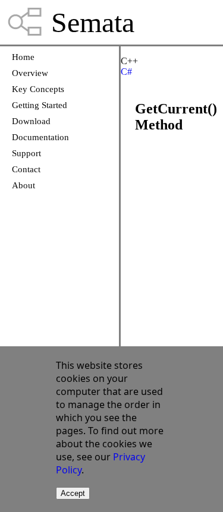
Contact (26, 169)
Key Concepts (38, 89)
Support (26, 153)
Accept (73, 493)
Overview (30, 73)
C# (126, 72)
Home (23, 57)
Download (31, 121)
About (23, 185)
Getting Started (39, 105)
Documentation (40, 137)
